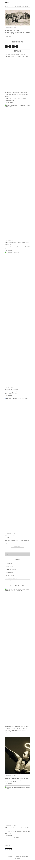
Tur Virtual (9, 563)
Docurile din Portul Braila (12, 30)
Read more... (9, 102)
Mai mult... (9, 36)
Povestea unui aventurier (11, 389)
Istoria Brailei (9, 572)
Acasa (6, 6)
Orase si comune (10, 581)
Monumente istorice (11, 578)
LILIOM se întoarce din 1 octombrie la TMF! (16, 778)
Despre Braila (9, 566)
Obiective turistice (11, 569)
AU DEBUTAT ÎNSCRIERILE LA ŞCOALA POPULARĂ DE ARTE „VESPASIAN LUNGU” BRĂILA (17, 94)
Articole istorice (10, 575)
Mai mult (17, 546)
